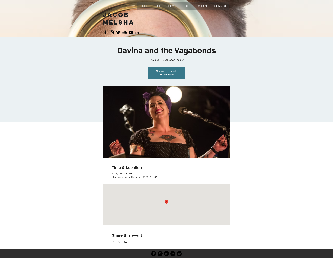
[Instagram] (160, 253)
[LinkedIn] (137, 32)
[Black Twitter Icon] (118, 32)
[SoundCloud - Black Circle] (172, 253)
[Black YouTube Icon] (130, 32)
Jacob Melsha (119, 18)
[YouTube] (179, 253)
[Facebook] (153, 253)
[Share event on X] (119, 242)
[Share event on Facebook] (113, 242)
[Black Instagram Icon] (111, 32)
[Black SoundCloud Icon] (124, 32)
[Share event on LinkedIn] (125, 242)
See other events (166, 74)
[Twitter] (166, 253)
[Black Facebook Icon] (105, 32)
